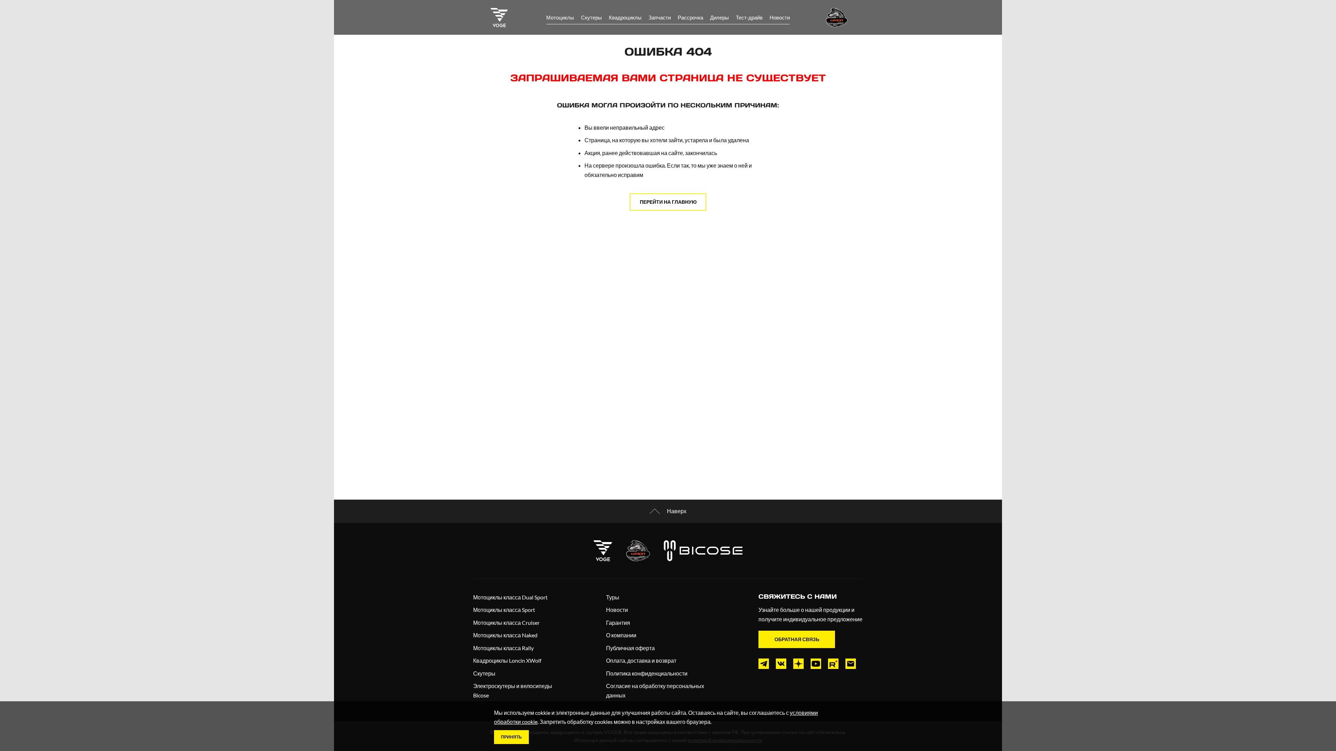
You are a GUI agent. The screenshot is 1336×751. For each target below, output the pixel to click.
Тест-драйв (749, 17)
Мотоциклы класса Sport (504, 609)
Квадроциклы (625, 17)
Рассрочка (690, 17)
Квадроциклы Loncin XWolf (507, 660)
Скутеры (591, 17)
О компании (621, 635)
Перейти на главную (668, 202)
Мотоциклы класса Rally (503, 648)
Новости (780, 17)
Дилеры (719, 17)
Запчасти (660, 17)
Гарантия (618, 622)
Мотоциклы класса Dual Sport (510, 597)
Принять (511, 737)
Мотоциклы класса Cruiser (506, 622)
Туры (612, 597)
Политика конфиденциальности (646, 673)
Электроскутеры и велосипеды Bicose (512, 690)
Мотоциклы (560, 17)
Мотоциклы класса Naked (505, 635)
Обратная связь (796, 639)
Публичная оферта (630, 648)
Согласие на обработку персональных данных (655, 690)
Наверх (676, 511)
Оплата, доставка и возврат (641, 660)
